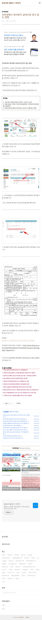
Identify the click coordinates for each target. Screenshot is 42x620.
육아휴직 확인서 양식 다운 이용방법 (11, 425)
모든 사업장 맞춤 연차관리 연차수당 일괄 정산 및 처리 (15, 49)
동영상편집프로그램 (29, 567)
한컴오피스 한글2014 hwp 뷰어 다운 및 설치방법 (18, 340)
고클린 (5, 561)
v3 (38, 558)
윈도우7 (18, 567)
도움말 (30, 555)
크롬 (12, 567)
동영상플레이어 (17, 558)
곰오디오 (5, 567)
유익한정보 (6, 411)
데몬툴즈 (25, 570)
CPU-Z (5, 570)
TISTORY (21, 617)
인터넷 (24, 572)
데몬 (11, 570)
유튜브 (31, 564)
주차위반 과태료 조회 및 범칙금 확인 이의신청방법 (15, 423)
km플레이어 (13, 564)
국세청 (17, 555)
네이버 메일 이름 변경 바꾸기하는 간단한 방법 (14, 419)
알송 (38, 570)
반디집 (23, 555)
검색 (38, 592)
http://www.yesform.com (12, 46)
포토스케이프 (33, 572)
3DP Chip (11, 572)
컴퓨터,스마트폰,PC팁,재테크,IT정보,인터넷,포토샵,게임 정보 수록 (16, 507)
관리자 (27, 617)
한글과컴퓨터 (16, 575)
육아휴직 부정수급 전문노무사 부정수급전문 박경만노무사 (14, 35)
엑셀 (33, 558)
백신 (32, 570)
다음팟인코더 (32, 575)
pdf (18, 572)
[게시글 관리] (12, 403)
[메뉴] (39, 3)
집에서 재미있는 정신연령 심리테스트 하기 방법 (14, 427)
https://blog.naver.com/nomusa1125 (16, 32)
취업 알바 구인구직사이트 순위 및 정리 (12, 438)
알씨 (24, 575)
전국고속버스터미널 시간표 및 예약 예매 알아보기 (15, 421)
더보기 (3, 581)
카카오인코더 (6, 558)
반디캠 (10, 555)
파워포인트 (6, 575)
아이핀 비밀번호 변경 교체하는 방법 (11, 436)
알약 (4, 555)
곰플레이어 (23, 564)
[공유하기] (9, 403)
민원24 (27, 558)
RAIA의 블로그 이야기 (11, 3)
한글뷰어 (17, 570)
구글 (4, 578)
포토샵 (11, 561)
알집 (4, 572)
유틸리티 (10, 578)
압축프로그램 (20, 561)
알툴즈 (5, 564)
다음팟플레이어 (31, 561)
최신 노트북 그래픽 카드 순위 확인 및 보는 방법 (14, 430)
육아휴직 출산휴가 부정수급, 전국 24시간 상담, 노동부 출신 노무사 (15, 39)
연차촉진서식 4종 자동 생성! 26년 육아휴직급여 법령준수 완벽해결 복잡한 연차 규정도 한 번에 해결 (15, 53)
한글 (17, 578)
